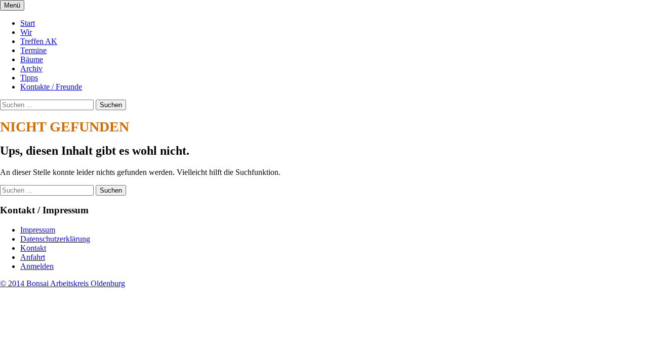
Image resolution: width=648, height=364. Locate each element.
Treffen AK (38, 41)
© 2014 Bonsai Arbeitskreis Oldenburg (62, 283)
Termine (33, 50)
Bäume (31, 59)
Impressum (37, 229)
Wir (26, 32)
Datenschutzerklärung (55, 239)
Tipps (29, 77)
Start (27, 23)
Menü (12, 5)
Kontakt (33, 248)
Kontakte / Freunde (51, 86)
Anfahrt (32, 257)
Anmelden (37, 266)
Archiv (31, 68)
